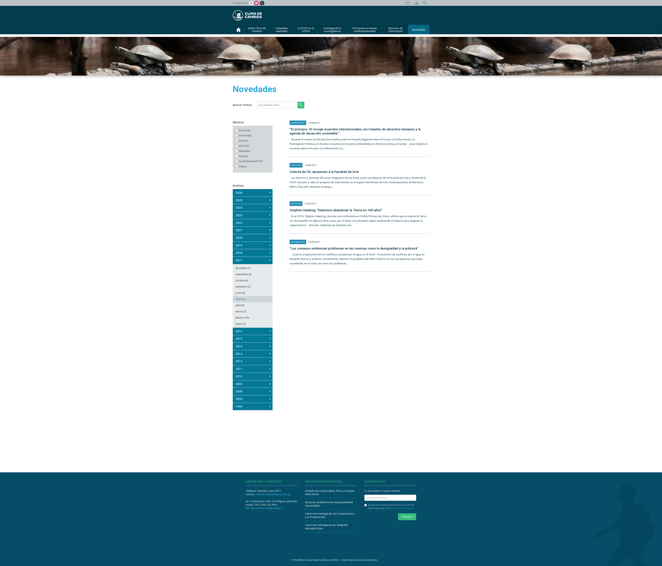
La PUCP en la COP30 (306, 29)
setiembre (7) (243, 286)
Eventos (243, 140)
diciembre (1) (243, 268)
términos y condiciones (402, 508)
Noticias (243, 156)
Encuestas (244, 130)
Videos (243, 166)
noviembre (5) (243, 274)
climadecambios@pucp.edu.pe (273, 494)
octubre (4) (241, 280)
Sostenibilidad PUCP (251, 161)
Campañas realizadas (281, 29)
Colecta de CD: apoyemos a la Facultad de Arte (324, 172)
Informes (244, 145)
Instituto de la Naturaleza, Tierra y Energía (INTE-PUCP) (329, 492)
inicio (238, 29)
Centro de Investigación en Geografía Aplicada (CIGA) (326, 526)
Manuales (244, 151)
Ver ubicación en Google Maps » (264, 508)
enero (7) (240, 323)
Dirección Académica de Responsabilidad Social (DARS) (329, 504)
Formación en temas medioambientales (365, 29)
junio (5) (240, 292)
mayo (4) (240, 299)
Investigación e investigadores (332, 29)
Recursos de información (395, 29)
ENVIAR (406, 516)
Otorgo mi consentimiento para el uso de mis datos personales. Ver (391, 506)
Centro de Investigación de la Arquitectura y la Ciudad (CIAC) (329, 515)
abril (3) (239, 305)
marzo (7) (240, 311)
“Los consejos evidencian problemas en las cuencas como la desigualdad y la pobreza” (354, 248)
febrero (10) (242, 317)
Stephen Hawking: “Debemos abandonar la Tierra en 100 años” (336, 210)
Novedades (418, 29)
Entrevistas (245, 135)
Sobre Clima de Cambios (257, 29)
